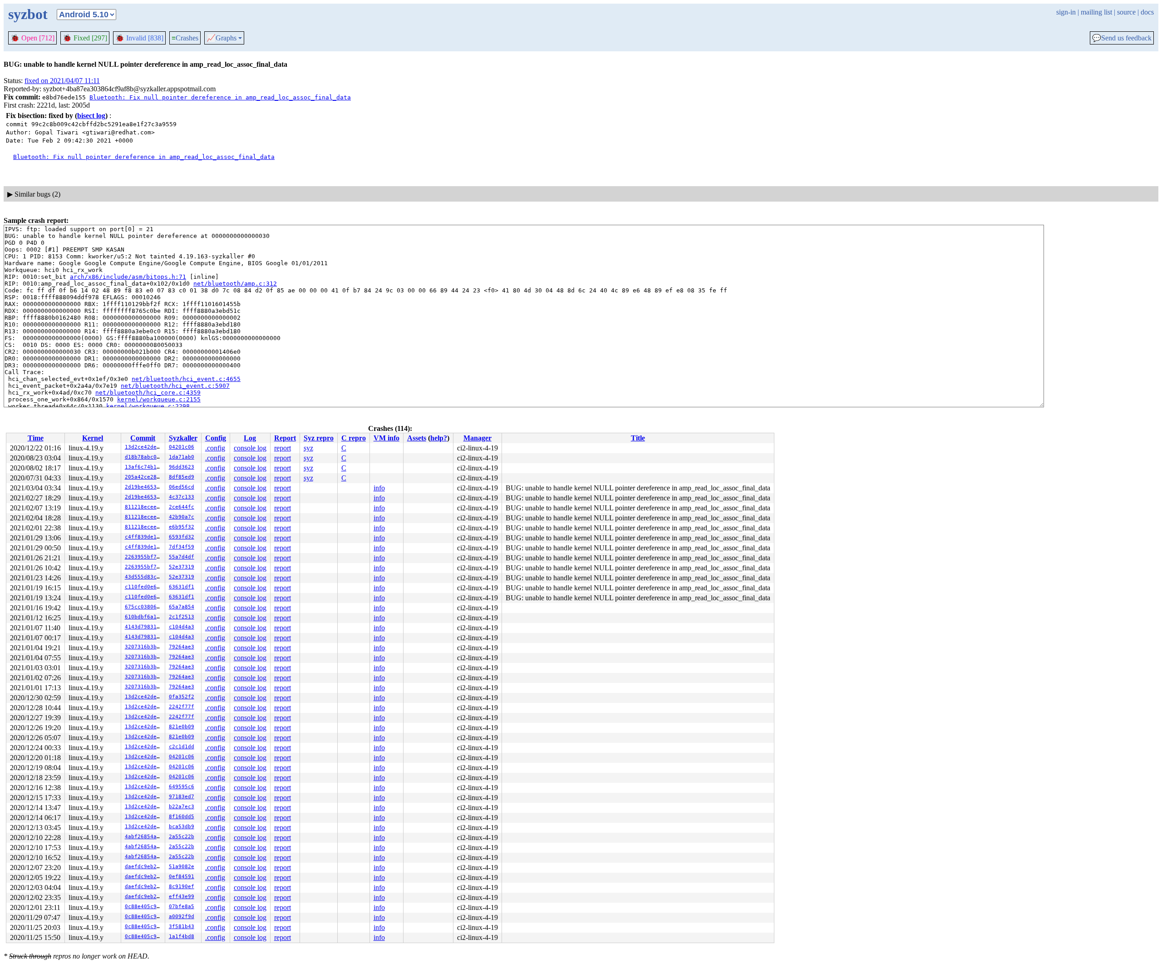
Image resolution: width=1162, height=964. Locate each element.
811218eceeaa (144, 507)
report (282, 448)
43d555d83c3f (144, 577)
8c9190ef (181, 887)
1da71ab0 (181, 457)
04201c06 (181, 447)
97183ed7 (181, 797)
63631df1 (181, 587)
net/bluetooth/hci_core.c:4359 (148, 392)
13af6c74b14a (144, 467)
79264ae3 (181, 647)
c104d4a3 (181, 627)
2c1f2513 (181, 617)
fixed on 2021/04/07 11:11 (62, 80)
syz (308, 448)
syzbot (28, 14)
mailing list (1096, 12)
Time (36, 438)
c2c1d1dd (181, 747)
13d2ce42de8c (144, 447)
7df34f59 (181, 547)
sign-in (1066, 12)
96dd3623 (181, 467)
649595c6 (181, 787)
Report (285, 438)
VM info (386, 438)
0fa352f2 (181, 697)
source (1126, 12)
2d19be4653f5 (144, 487)
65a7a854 (181, 607)
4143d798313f (144, 627)
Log (250, 438)
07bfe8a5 (181, 907)
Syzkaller (183, 438)
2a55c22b (181, 837)
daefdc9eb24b (144, 867)
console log (250, 448)
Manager (477, 438)
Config (215, 438)
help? (438, 438)
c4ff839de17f (144, 537)
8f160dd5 (181, 817)
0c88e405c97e (144, 907)
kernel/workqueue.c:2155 (159, 399)
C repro (353, 438)
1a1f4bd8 (181, 936)
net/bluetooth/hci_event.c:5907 (175, 385)
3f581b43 (181, 926)
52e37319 (181, 567)
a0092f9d (181, 917)
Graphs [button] (221, 38)
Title (638, 438)
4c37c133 (181, 497)
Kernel (92, 438)
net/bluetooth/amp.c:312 (235, 283)
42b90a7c (181, 517)
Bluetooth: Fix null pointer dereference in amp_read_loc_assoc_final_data (220, 97)
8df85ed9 (181, 477)
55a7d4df (181, 557)
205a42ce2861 (144, 477)
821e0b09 (181, 727)
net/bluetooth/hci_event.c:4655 (186, 379)
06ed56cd (181, 487)
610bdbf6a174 (144, 617)
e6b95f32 (181, 527)
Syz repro (319, 438)
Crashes (185, 38)
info (379, 488)
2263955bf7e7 (144, 557)
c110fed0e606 (144, 587)
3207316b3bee (144, 647)
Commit (142, 438)
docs (1147, 12)
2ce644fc (181, 507)
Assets (416, 438)
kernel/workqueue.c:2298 (148, 406)
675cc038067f (144, 607)
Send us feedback (1122, 38)
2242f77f (181, 707)
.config (215, 448)
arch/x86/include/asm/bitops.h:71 (128, 276)
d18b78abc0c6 (144, 457)
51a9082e (181, 867)
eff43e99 (181, 897)
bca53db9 (181, 827)
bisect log (91, 115)
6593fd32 (181, 537)
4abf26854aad (144, 837)
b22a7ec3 (181, 807)
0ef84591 (181, 877)
